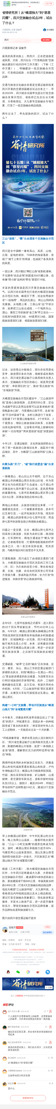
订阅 (49, 987)
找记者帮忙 (47, 932)
